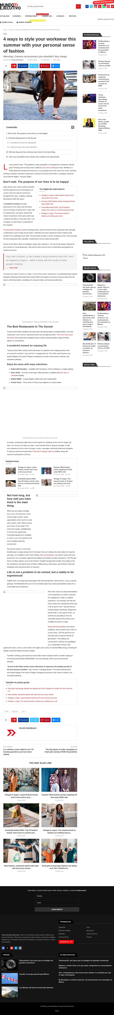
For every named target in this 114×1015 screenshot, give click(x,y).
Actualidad (4, 16)
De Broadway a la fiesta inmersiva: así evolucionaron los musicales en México (104, 46)
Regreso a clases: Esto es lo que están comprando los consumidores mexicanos (103, 290)
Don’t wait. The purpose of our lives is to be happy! (28, 133)
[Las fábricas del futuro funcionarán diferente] (10, 992)
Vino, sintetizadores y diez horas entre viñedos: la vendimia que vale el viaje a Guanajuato (89, 319)
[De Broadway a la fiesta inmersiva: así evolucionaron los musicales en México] (89, 44)
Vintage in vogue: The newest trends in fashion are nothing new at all (63, 481)
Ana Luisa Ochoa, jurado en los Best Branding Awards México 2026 (104, 124)
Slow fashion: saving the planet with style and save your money (31, 694)
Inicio (5, 30)
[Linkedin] (15, 948)
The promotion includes (11, 230)
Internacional (32, 15)
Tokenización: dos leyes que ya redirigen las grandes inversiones (89, 289)
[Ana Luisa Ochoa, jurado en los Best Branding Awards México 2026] (89, 122)
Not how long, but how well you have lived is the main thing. (32, 152)
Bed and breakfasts (47, 555)
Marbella (62, 934)
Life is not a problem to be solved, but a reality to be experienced (34, 157)
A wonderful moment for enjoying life (23, 143)
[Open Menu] (112, 6)
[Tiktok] (108, 6)
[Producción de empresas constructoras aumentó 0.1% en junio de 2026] (89, 78)
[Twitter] (91, 6)
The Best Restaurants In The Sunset (22, 138)
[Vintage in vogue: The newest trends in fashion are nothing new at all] (46, 482)
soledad (15, 711)
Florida (89, 937)
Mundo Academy (25, 21)
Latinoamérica (64, 937)
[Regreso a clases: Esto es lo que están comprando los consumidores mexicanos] (104, 277)
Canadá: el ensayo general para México (34, 974)
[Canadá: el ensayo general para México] (10, 978)
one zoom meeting (49, 168)
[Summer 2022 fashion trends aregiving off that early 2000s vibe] (46, 470)
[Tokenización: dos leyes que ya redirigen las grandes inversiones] (89, 277)
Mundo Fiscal (7, 22)
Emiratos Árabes (64, 930)
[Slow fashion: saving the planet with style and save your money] (21, 851)
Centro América (92, 934)
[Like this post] (14, 66)
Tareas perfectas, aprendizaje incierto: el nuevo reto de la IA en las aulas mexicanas (103, 102)
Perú (88, 927)
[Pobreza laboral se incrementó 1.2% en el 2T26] (89, 64)
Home (57, 1011)
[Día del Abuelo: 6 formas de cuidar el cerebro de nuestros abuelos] (89, 336)
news (6, 711)
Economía (16, 16)
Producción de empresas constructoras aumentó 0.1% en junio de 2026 (103, 80)
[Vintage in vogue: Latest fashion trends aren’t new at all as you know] (11, 470)
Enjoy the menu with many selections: (24, 147)
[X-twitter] (7, 948)
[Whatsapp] (104, 6)
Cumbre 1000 (47, 16)
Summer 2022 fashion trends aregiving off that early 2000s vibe (63, 469)
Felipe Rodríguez (17, 60)
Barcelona (90, 930)
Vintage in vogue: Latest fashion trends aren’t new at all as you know (27, 469)
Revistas (72, 16)
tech (23, 711)
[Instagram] (95, 6)
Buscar (78, 6)
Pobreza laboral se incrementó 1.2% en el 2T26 (104, 63)
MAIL (71, 941)
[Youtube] (99, 6)
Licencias (60, 16)
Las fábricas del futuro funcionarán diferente (36, 987)
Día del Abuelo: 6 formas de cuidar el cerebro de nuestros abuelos (89, 348)
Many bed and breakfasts (57, 627)
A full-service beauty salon (41, 451)
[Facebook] (87, 6)
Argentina (62, 927)
